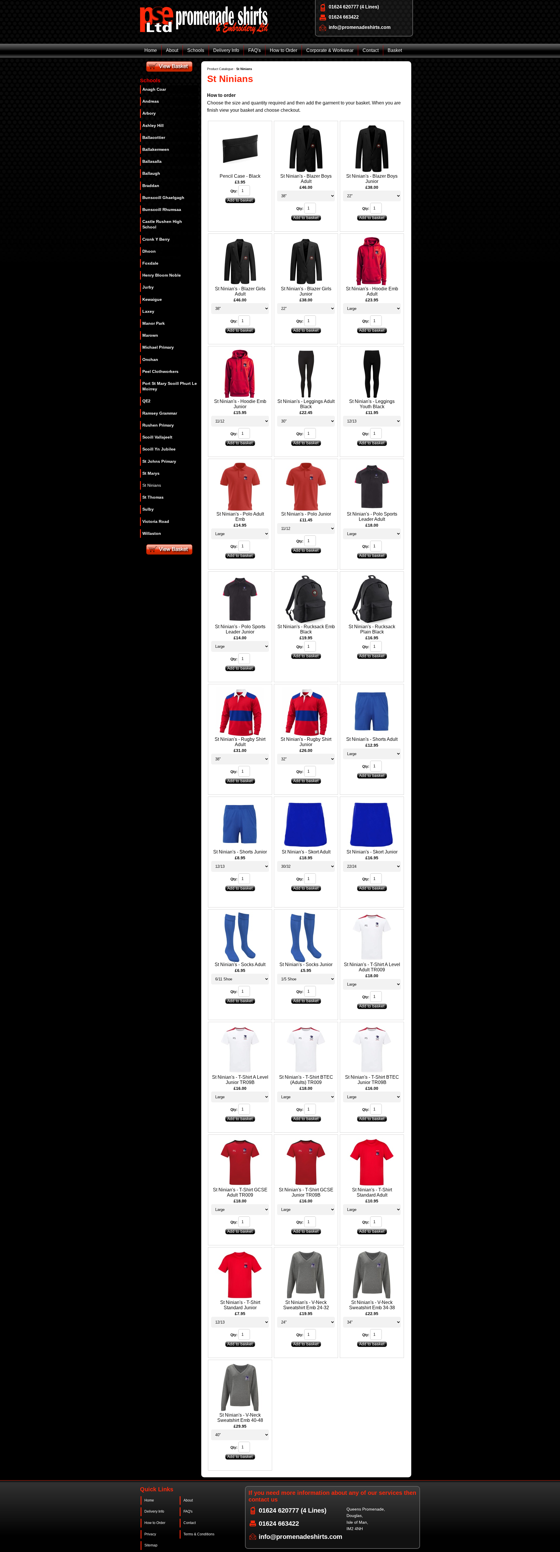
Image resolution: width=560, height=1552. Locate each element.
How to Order (283, 50)
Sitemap (151, 1545)
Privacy (150, 1534)
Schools (195, 50)
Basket (395, 50)
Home (150, 50)
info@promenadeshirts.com (360, 27)
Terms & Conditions (198, 1534)
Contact (371, 50)
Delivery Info (226, 50)
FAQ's (254, 50)
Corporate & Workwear (330, 50)
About (172, 50)
